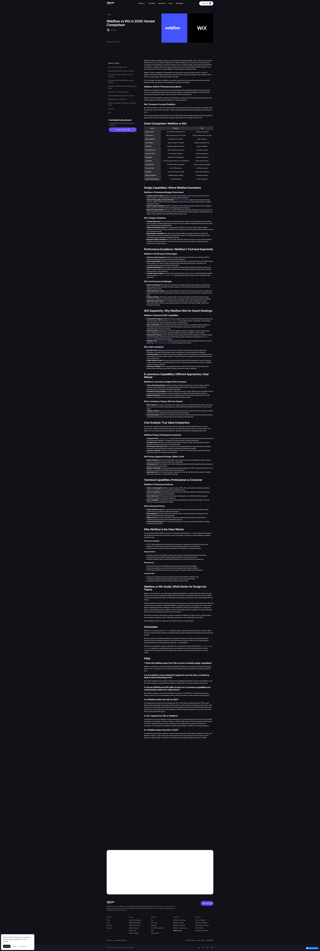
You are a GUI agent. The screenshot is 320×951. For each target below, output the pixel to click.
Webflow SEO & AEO (134, 925)
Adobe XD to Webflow (201, 922)
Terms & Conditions (190, 940)
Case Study (162, 3)
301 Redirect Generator (157, 928)
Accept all (6, 946)
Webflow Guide (155, 933)
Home (108, 920)
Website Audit (132, 930)
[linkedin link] (210, 753)
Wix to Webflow (199, 928)
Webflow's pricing (164, 438)
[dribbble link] (211, 947)
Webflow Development (135, 920)
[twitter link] (203, 947)
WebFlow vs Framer (178, 922)
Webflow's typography (182, 200)
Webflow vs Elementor (179, 925)
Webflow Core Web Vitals (166, 275)
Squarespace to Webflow (202, 925)
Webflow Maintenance (135, 922)
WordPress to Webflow (201, 930)
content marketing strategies (162, 343)
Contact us (110, 940)
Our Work (151, 3)
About (171, 3)
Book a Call (110, 928)
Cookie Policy (209, 940)
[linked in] (198, 947)
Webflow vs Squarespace (180, 928)
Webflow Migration (134, 928)
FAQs (152, 930)
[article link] (123, 799)
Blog (152, 920)
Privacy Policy (201, 940)
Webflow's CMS (163, 341)
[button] (142, 3)
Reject (14, 946)
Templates (154, 925)
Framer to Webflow (200, 920)
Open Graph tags (173, 321)
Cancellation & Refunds (120, 940)
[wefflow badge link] (312, 948)
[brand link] (110, 3)
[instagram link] (207, 947)
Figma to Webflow (134, 933)
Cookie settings (22, 946)
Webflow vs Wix (177, 930)
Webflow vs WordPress (179, 920)
